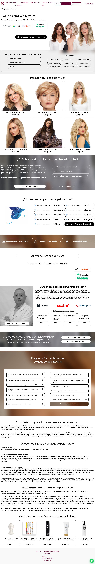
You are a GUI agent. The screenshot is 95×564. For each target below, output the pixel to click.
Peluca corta (69, 63)
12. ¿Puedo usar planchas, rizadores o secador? (63, 395)
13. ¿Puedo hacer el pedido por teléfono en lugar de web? (65, 399)
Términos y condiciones (47, 558)
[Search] (80, 4)
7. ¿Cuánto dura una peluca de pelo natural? (19, 404)
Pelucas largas (84, 63)
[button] (71, 167)
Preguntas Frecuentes (47, 555)
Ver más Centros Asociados (79, 224)
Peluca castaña (69, 67)
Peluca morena (54, 59)
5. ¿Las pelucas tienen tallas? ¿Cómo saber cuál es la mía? (23, 395)
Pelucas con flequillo (84, 59)
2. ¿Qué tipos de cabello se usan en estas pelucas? (21, 380)
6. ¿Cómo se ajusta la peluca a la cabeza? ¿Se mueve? (22, 399)
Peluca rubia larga (54, 67)
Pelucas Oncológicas (84, 67)
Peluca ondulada (54, 63)
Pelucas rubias (69, 59)
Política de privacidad (47, 557)
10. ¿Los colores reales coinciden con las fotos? (63, 386)
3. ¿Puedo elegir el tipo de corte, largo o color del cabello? (22, 385)
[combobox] (75, 4)
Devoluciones (47, 560)
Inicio (2, 9)
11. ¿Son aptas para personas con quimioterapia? (63, 391)
